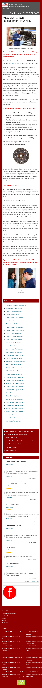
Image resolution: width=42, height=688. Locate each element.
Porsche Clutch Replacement (15, 383)
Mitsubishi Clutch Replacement (15, 371)
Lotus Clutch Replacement (14, 358)
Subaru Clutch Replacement (15, 405)
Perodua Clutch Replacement (15, 377)
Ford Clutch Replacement (14, 324)
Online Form (15, 63)
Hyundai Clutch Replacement (15, 330)
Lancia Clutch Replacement (14, 349)
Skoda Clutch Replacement (14, 399)
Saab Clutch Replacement (14, 393)
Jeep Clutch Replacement (14, 339)
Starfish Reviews (35, 581)
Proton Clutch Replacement (14, 386)
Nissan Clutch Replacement (14, 374)
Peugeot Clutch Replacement (15, 380)
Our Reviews (9, 464)
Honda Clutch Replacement (14, 327)
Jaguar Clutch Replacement (14, 336)
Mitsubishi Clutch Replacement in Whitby (13, 671)
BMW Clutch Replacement (14, 311)
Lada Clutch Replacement (14, 346)
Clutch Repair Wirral (15, 4)
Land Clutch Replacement (14, 352)
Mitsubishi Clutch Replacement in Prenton (13, 657)
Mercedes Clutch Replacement (15, 361)
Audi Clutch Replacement (14, 308)
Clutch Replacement (12, 314)
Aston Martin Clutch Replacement (16, 305)
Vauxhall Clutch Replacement (15, 415)
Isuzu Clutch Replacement (14, 333)
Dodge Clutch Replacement (14, 317)
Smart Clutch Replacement (14, 402)
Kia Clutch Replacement (13, 343)
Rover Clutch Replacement (14, 389)
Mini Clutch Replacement (14, 368)
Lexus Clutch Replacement (14, 355)
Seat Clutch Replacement (14, 396)
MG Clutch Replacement (13, 364)
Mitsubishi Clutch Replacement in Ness (12, 653)
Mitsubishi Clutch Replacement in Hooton (13, 646)
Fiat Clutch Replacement (13, 321)
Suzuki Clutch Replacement (14, 408)
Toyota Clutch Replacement (14, 411)
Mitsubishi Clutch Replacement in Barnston (13, 632)
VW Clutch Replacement (13, 421)
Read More (9, 476)
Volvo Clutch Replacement (14, 418)
